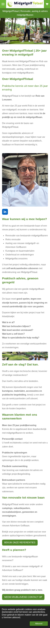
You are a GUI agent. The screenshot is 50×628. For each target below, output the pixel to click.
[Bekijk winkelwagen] (47, 4)
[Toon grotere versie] (25, 180)
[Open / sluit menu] (3, 4)
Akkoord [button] (38, 623)
